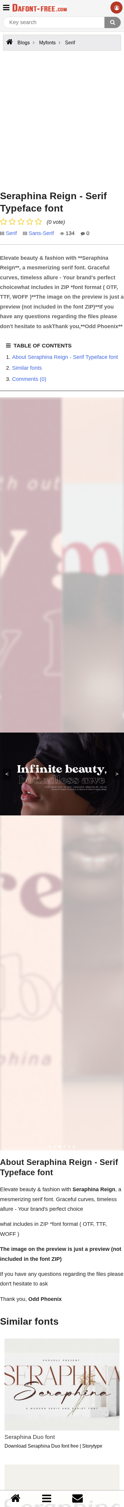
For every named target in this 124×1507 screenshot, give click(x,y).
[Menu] (46, 1498)
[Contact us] (77, 1498)
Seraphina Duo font (30, 1437)
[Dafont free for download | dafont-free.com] (39, 8)
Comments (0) (29, 379)
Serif (11, 233)
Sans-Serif (41, 233)
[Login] (116, 8)
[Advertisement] (62, 119)
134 (69, 233)
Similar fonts (27, 368)
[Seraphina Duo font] (62, 1385)
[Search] (112, 22)
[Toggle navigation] (6, 7)
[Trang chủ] (15, 1498)
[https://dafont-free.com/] (9, 42)
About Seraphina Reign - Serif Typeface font (65, 357)
